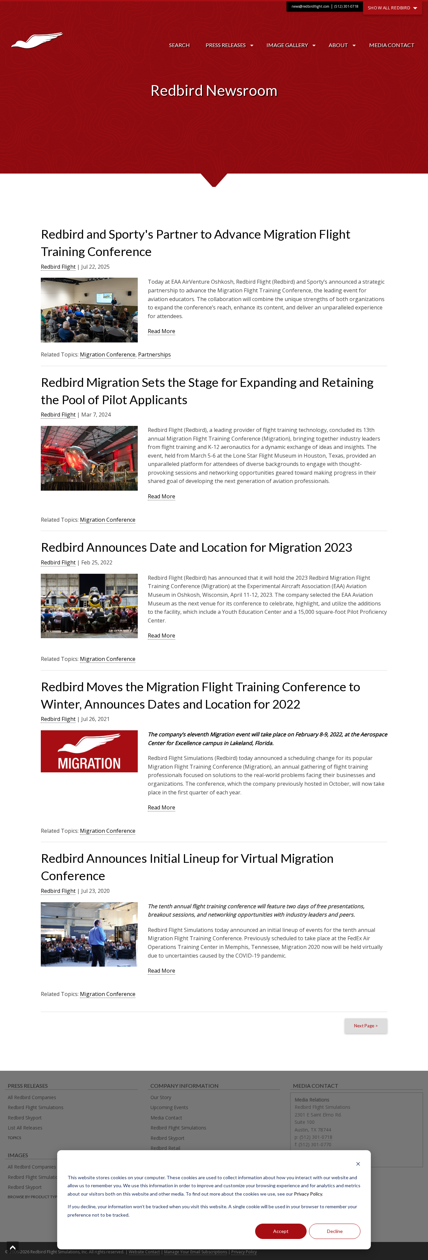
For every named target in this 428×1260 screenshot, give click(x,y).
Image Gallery (287, 45)
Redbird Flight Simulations (36, 1107)
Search (179, 45)
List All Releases (25, 1127)
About (338, 45)
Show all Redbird (390, 7)
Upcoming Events (169, 1107)
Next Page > (366, 1025)
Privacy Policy (308, 1194)
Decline (335, 1231)
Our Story (160, 1097)
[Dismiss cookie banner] (358, 1165)
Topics (14, 1137)
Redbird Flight (58, 266)
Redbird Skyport (25, 1117)
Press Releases (226, 45)
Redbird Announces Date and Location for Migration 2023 (196, 546)
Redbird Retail (165, 1148)
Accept (281, 1231)
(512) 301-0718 (346, 6)
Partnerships (154, 354)
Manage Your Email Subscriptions (195, 1252)
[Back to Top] (13, 1247)
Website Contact (144, 1252)
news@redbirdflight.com (310, 6)
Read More (161, 331)
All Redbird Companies (32, 1097)
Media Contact (392, 45)
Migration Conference (107, 354)
